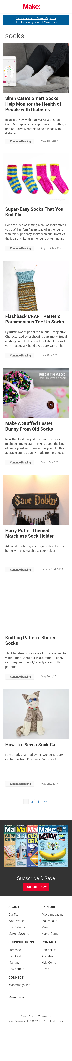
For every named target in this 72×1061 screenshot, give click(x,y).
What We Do (16, 921)
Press (45, 969)
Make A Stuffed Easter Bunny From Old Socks (29, 426)
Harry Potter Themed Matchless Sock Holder (29, 533)
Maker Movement (20, 933)
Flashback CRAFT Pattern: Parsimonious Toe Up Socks (34, 319)
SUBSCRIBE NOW (36, 887)
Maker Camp (50, 933)
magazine (52, 914)
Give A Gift (15, 956)
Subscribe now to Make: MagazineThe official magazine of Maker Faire (36, 20)
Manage (13, 962)
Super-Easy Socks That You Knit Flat (34, 212)
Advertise (48, 956)
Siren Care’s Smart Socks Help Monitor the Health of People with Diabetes (33, 103)
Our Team (14, 914)
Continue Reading (20, 141)
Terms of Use (45, 1016)
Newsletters (16, 969)
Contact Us (49, 950)
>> (45, 801)
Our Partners (16, 927)
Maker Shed (49, 927)
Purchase (14, 950)
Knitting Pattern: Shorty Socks (30, 640)
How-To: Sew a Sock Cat (31, 744)
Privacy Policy (27, 1016)
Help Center (49, 962)
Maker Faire (49, 921)
